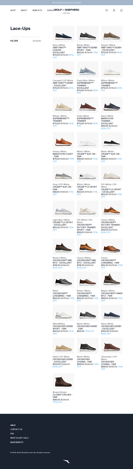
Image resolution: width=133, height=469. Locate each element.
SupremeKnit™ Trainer (109, 84)
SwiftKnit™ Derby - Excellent (111, 48)
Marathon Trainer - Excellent (107, 121)
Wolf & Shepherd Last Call (26, 452)
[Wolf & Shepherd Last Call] (66, 10)
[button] (106, 10)
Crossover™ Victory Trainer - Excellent (111, 225)
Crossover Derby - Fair (87, 327)
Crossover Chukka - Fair (84, 360)
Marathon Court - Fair (63, 155)
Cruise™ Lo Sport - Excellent (111, 190)
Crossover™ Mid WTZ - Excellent (62, 261)
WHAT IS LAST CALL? (19, 438)
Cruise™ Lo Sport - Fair (87, 188)
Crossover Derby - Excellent (111, 327)
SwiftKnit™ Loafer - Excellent (59, 50)
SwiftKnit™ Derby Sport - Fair (87, 48)
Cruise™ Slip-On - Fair (87, 155)
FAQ (12, 433)
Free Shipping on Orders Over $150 (66, 2)
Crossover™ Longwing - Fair (110, 261)
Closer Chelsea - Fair (63, 396)
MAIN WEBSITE (16, 442)
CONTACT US (16, 429)
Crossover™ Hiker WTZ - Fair (111, 294)
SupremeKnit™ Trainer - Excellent (85, 85)
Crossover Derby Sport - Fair (63, 327)
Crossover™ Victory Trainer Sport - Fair (86, 227)
